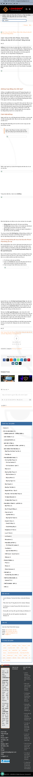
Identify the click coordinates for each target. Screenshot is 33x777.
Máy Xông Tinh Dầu (24, 652)
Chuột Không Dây (10, 526)
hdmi (22, 647)
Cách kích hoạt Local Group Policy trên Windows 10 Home (27, 746)
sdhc (4, 657)
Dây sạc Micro (9, 477)
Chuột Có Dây (9, 523)
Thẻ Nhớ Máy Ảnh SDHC (11, 574)
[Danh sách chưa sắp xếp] (12, 400)
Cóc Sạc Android (10, 462)
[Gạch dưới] (6, 400)
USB (5, 586)
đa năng (8, 660)
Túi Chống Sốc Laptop (11, 545)
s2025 (20, 655)
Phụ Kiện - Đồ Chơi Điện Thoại (12, 493)
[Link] (18, 400)
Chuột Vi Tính (8, 521)
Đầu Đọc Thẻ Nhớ (9, 487)
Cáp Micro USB (11, 647)
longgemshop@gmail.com (22, 1)
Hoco (26, 647)
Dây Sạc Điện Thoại (10, 472)
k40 (9, 650)
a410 (4, 645)
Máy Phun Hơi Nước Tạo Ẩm (12, 451)
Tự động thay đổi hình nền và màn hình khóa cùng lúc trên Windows (27, 765)
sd (29, 655)
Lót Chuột (7, 536)
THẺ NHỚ (6, 572)
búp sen (24, 645)
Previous (26, 25)
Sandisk (25, 655)
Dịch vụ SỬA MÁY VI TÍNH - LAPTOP (14, 445)
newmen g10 (10, 655)
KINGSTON (14, 650)
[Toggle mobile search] (26, 9)
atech (19, 645)
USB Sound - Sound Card (11, 553)
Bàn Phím (7, 505)
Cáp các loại (8, 512)
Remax (6, 565)
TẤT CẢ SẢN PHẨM (8, 431)
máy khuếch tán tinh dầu (13, 652)
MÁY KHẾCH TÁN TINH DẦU (11, 448)
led (19, 650)
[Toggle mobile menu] (30, 9)
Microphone (8, 539)
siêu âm (14, 657)
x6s (4, 660)
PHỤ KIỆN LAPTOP (10, 542)
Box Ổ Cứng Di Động (10, 509)
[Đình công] (8, 400)
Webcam (7, 557)
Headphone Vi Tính (10, 529)
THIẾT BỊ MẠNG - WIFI (9, 583)
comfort (4, 647)
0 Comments (19, 348)
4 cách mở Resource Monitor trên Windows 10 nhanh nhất (27, 737)
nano (4, 655)
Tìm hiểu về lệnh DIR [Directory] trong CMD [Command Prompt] (27, 727)
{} (19, 399)
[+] (21, 399)
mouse (4, 652)
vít (29, 657)
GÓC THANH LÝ (8, 436)
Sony (19, 657)
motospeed (24, 650)
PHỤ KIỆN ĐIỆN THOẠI (9, 457)
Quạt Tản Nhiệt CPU (11, 550)
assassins (14, 645)
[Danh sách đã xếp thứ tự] (10, 400)
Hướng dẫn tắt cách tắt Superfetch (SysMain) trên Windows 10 (27, 716)
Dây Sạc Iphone (10, 474)
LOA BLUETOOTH (8, 440)
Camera (5, 428)
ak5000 (8, 645)
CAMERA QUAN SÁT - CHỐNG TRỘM (13, 433)
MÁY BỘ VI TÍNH (8, 443)
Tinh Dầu (7, 454)
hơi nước (5, 650)
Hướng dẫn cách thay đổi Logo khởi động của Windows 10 (16, 611)
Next (30, 25)
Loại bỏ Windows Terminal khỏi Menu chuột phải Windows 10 (27, 676)
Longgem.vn (8, 634)
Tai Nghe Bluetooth (9, 497)
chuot (29, 645)
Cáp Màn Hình (9, 514)
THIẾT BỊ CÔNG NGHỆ (9, 578)
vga (26, 657)
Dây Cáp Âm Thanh (11, 517)
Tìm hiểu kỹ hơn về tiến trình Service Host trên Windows (27, 756)
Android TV (8, 580)
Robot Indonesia (9, 569)
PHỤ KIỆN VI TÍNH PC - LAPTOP (12, 503)
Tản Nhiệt (7, 548)
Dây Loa (7, 468)
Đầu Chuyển (8, 484)
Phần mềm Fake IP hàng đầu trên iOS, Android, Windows (16, 602)
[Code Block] (16, 400)
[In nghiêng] (4, 400)
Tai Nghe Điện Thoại (10, 500)
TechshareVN (28, 774)
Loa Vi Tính (8, 533)
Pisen (6, 562)
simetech (9, 657)
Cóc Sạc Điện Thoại (10, 460)
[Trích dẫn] (14, 400)
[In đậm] (2, 400)
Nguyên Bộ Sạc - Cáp (10, 490)
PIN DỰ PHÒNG (8, 560)
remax (15, 655)
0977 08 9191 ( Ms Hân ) (11, 631)
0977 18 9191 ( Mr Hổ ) (11, 629)
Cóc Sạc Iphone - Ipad (11, 465)
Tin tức (13, 348)
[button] (2, 378)
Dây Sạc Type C (10, 480)
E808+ (17, 647)
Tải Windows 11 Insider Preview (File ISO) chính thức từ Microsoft (27, 697)
